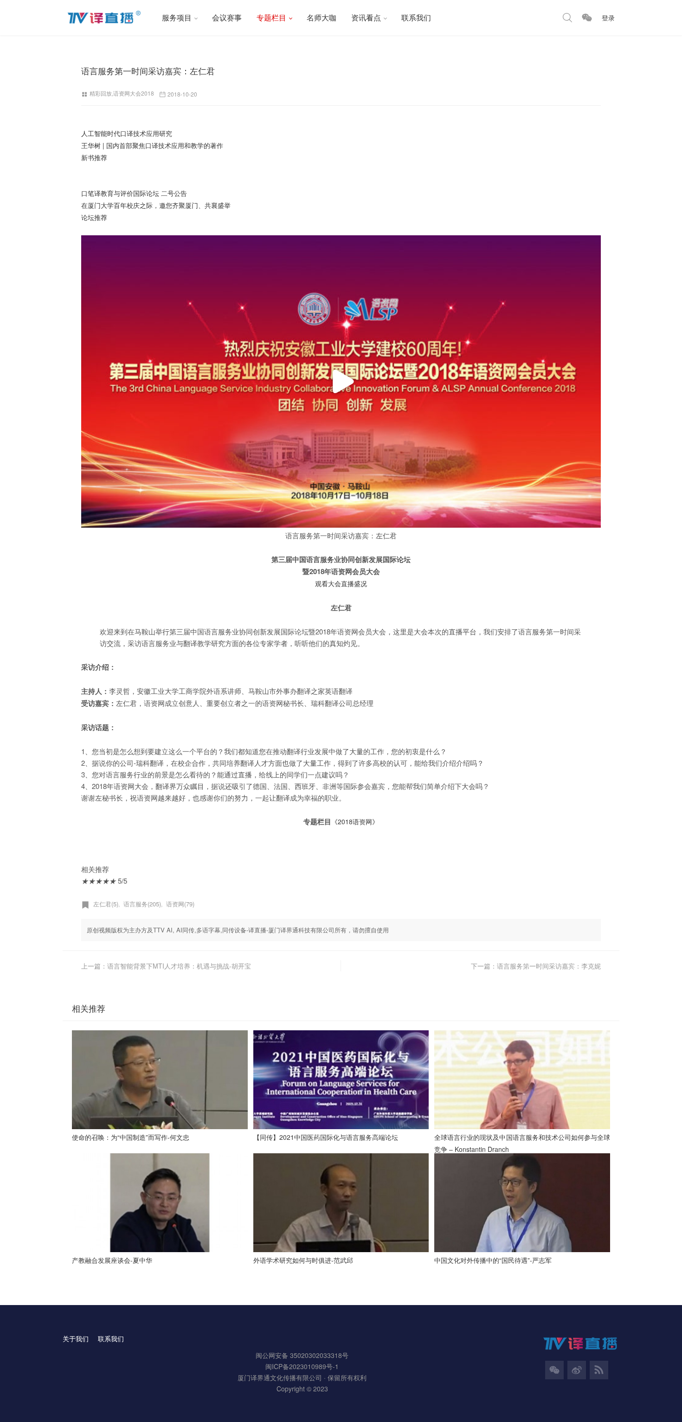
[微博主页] (576, 1370)
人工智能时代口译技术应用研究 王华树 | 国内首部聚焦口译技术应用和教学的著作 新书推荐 (152, 145)
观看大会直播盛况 (341, 583)
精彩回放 (101, 93)
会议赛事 (227, 17)
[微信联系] (587, 17)
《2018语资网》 (355, 821)
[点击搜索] (567, 17)
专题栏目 (271, 17)
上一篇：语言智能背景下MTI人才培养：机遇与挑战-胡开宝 (166, 965)
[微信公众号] (554, 1370)
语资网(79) (180, 903)
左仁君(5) (105, 903)
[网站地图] (599, 1370)
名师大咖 (321, 17)
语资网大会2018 (133, 93)
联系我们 (416, 17)
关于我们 (76, 1338)
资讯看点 (366, 17)
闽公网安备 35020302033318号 (302, 1355)
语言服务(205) (142, 903)
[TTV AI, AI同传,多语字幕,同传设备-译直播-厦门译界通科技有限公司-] (108, 17)
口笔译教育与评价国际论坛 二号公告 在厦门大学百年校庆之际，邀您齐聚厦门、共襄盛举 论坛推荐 (156, 205)
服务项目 (177, 17)
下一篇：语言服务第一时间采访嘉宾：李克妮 (536, 965)
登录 (608, 17)
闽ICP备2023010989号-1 (302, 1366)
